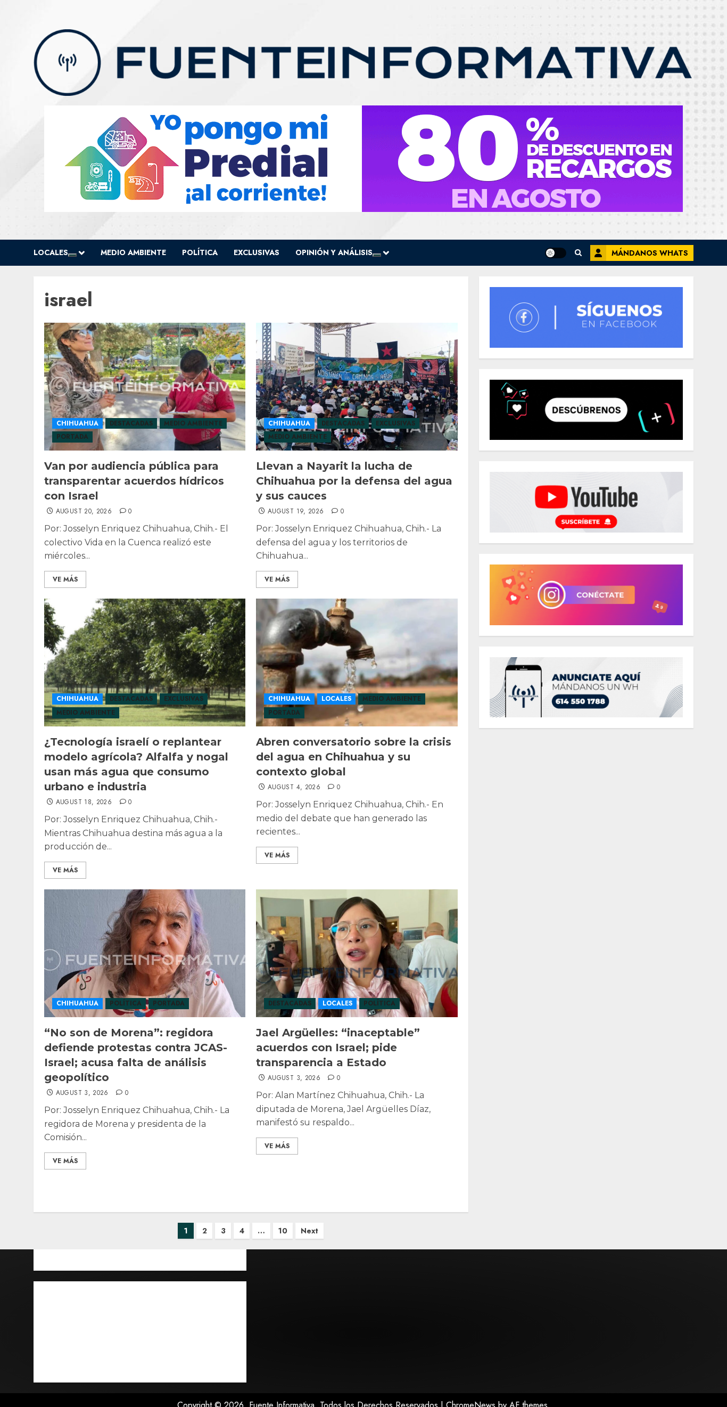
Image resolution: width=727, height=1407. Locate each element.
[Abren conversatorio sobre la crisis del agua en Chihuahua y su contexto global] (356, 662)
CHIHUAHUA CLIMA (140, 1332)
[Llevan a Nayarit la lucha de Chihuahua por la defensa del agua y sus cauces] (356, 387)
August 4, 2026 (294, 787)
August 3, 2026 (82, 1093)
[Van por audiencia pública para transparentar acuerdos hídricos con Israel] (144, 387)
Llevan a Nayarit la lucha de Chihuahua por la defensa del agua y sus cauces (354, 481)
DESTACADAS (131, 423)
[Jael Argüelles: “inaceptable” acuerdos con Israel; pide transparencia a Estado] (356, 953)
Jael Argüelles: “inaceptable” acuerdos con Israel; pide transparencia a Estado (338, 1047)
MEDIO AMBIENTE (133, 252)
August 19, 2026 (296, 512)
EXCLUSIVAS (256, 252)
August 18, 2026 (84, 802)
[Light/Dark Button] (555, 253)
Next (309, 1230)
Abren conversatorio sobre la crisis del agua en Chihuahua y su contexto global (353, 756)
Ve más (65, 579)
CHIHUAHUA (77, 423)
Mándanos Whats (650, 253)
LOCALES (51, 252)
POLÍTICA (200, 252)
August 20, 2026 (84, 512)
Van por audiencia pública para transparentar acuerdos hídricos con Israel (134, 481)
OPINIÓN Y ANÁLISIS (334, 252)
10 (282, 1230)
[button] (578, 252)
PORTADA (72, 436)
